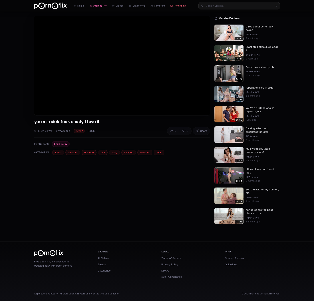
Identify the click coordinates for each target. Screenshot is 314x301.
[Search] (276, 6)
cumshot (145, 152)
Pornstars (159, 5)
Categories (139, 5)
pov (103, 152)
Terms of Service (171, 258)
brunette (89, 152)
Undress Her (100, 5)
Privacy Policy (169, 264)
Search (102, 264)
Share (203, 131)
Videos (120, 5)
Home (80, 5)
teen (159, 152)
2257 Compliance (171, 276)
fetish (58, 152)
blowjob (128, 152)
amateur (72, 152)
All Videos (103, 258)
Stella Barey (60, 144)
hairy (114, 152)
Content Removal (235, 258)
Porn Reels (180, 5)
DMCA (165, 270)
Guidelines (231, 264)
